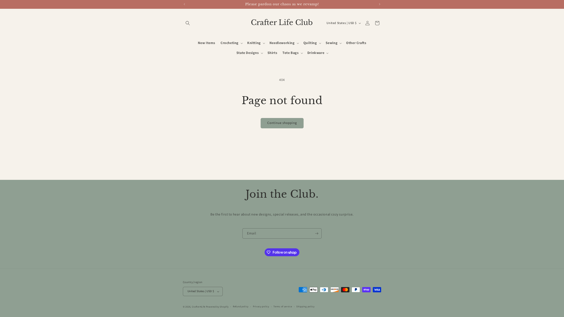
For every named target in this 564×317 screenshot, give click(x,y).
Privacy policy (261, 306)
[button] (188, 23)
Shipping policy (305, 306)
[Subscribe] (316, 233)
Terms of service (282, 306)
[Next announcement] (379, 4)
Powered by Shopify (217, 306)
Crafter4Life (198, 306)
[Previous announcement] (184, 4)
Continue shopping (282, 123)
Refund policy (241, 306)
